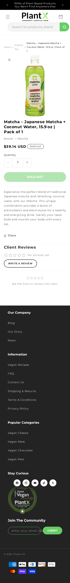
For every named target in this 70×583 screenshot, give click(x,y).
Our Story (15, 331)
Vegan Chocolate (20, 450)
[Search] (64, 26)
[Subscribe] (52, 530)
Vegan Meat (16, 441)
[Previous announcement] (7, 5)
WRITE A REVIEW (20, 263)
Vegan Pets (16, 459)
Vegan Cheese (18, 433)
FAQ (11, 373)
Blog (11, 323)
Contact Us (16, 382)
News (12, 340)
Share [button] (12, 235)
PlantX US (19, 554)
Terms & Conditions (22, 400)
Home (7, 47)
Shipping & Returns (22, 391)
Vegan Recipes (18, 365)
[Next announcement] (63, 5)
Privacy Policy (18, 408)
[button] (8, 17)
